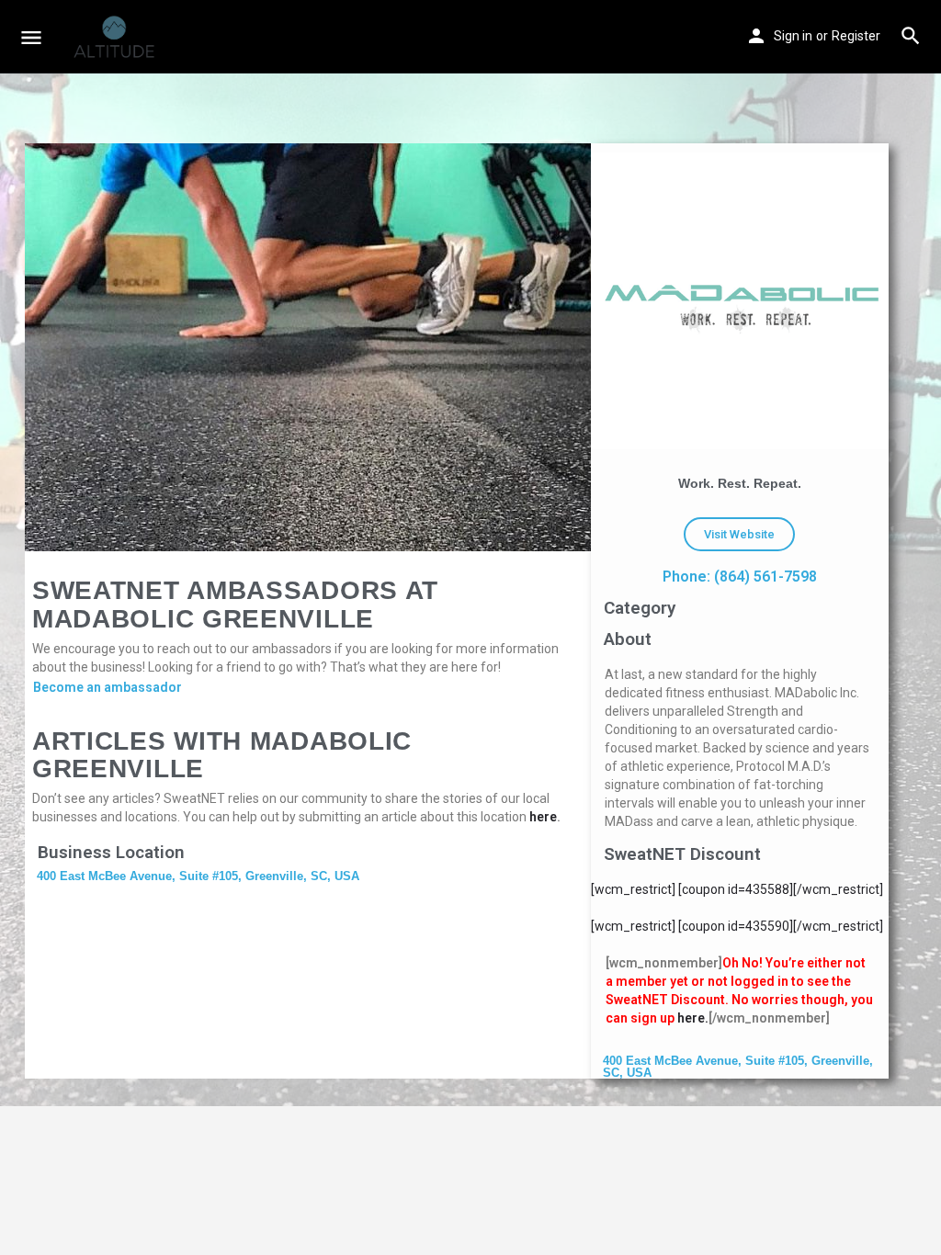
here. (693, 1018)
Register (856, 35)
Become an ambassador (107, 687)
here (543, 816)
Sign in (793, 35)
